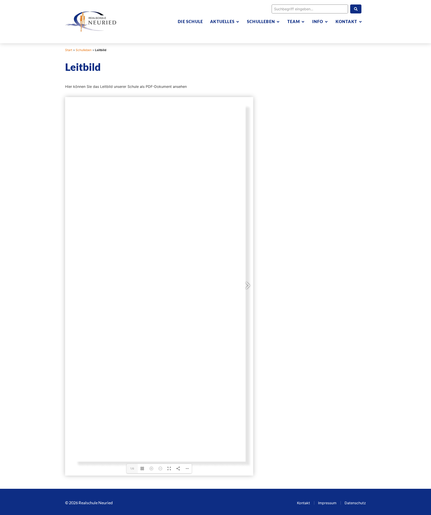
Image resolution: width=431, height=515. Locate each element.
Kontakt (303, 503)
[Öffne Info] (326, 22)
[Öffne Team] (303, 22)
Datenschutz (355, 503)
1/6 (132, 468)
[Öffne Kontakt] (360, 22)
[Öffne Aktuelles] (238, 22)
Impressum (327, 503)
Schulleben (84, 50)
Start (68, 50)
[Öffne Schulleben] (278, 22)
